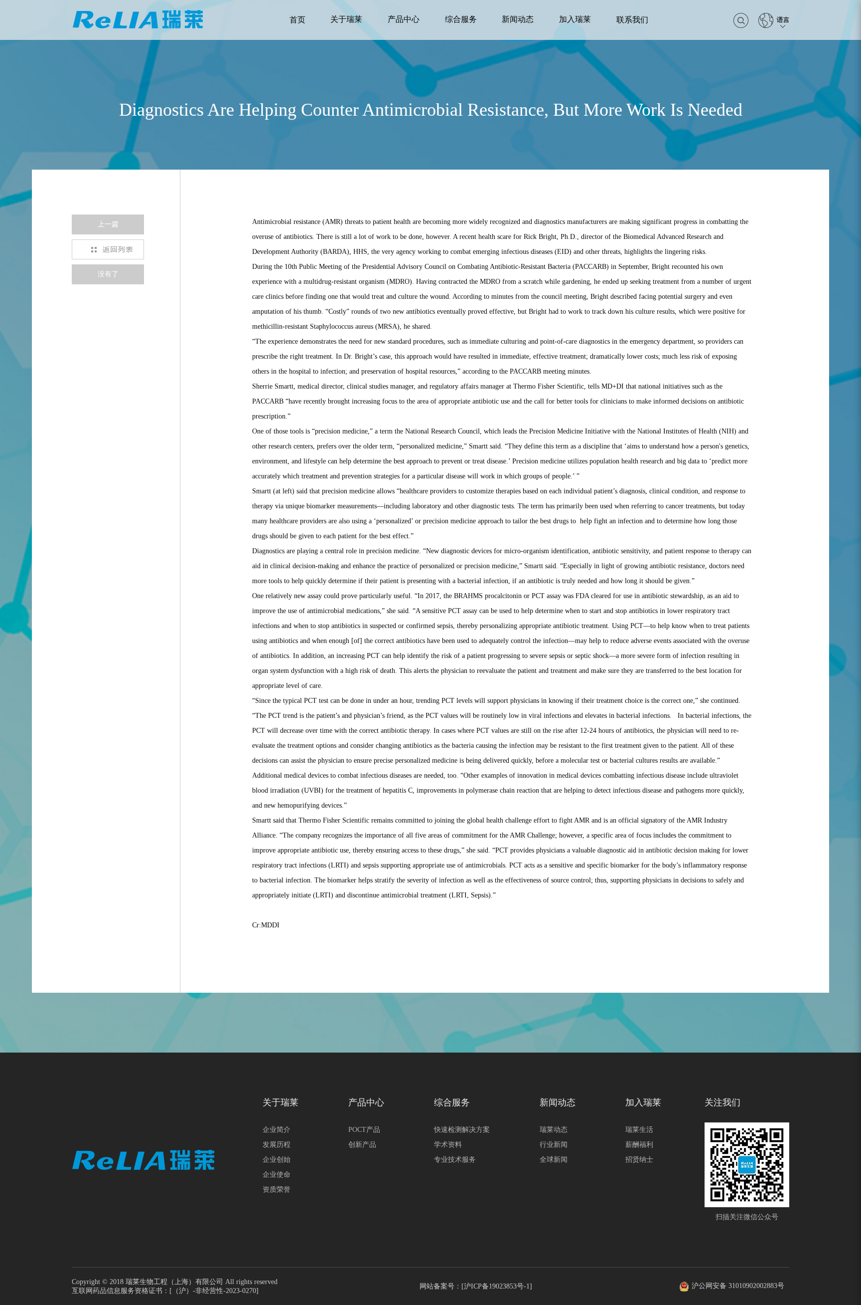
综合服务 (461, 19)
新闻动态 (518, 19)
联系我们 (632, 19)
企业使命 (276, 1174)
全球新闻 (554, 1159)
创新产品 (362, 1144)
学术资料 (448, 1144)
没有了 (108, 274)
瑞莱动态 (554, 1129)
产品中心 (404, 19)
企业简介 (276, 1129)
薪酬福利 (639, 1144)
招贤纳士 (639, 1159)
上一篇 (108, 224)
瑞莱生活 (639, 1129)
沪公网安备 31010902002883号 (738, 1286)
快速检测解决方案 (462, 1129)
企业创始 (276, 1159)
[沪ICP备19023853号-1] (496, 1286)
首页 (297, 19)
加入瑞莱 (575, 19)
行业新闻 (554, 1144)
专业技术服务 (455, 1159)
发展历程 (276, 1144)
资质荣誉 (276, 1189)
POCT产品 (364, 1129)
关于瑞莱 (346, 19)
